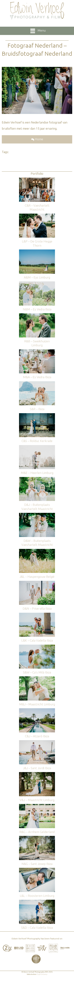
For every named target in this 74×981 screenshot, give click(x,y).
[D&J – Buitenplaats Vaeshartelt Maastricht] (37, 478)
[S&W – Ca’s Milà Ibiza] (37, 646)
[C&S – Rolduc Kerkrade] (37, 415)
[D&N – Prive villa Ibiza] (37, 582)
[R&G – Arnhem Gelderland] (37, 805)
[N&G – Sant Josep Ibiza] (37, 837)
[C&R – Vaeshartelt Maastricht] (37, 179)
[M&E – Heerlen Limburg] (37, 446)
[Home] (37, 10)
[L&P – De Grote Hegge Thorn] (37, 215)
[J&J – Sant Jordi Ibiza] (37, 742)
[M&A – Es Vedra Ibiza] (37, 351)
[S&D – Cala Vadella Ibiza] (37, 901)
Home (38, 139)
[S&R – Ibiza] (37, 383)
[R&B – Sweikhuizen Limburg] (37, 315)
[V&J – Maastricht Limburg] (37, 773)
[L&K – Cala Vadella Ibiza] (37, 614)
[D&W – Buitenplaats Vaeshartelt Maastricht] (37, 514)
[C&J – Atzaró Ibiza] (37, 710)
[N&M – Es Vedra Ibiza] (37, 283)
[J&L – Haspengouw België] (37, 550)
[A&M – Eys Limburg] (37, 251)
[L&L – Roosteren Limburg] (37, 869)
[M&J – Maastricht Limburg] (37, 678)
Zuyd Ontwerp (42, 974)
